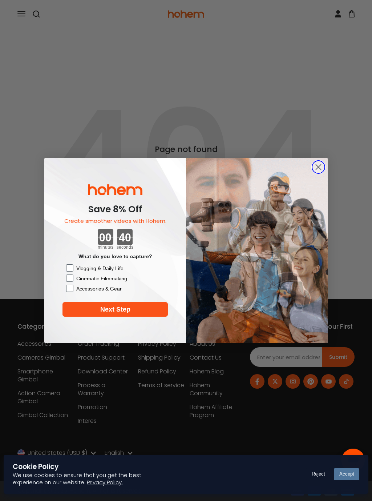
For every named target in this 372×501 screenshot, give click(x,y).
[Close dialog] (318, 167)
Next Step (115, 309)
